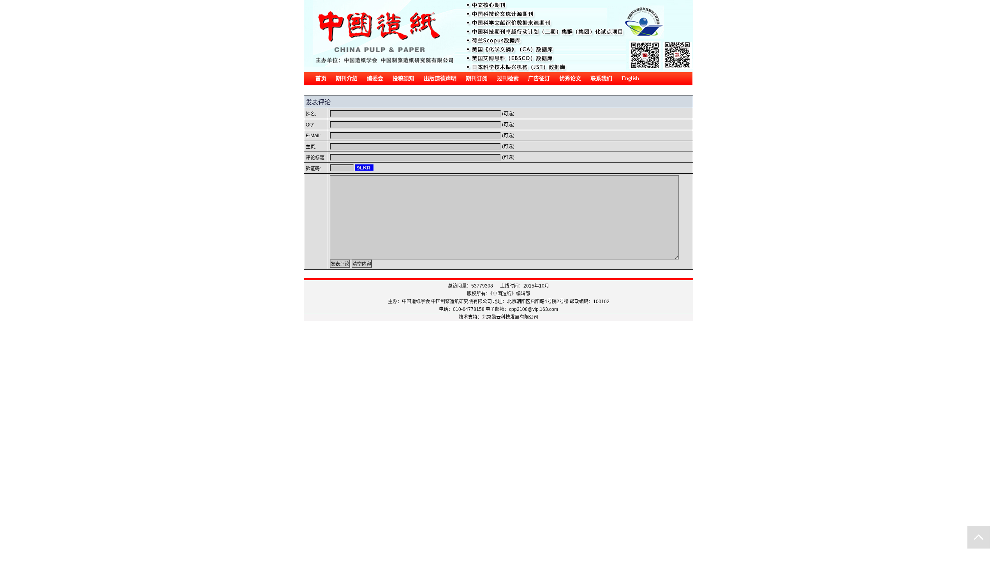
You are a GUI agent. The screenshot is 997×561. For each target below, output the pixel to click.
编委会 (375, 78)
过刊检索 (508, 78)
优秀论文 (570, 78)
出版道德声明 (440, 78)
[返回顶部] (978, 537)
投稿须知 (403, 78)
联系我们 (601, 78)
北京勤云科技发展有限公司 (510, 317)
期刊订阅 (477, 78)
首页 (320, 78)
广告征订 (539, 78)
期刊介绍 (347, 78)
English (630, 78)
